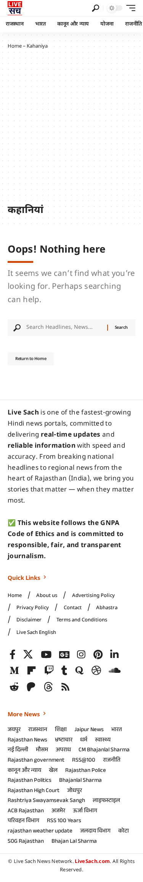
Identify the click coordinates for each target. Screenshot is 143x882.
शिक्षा (61, 730)
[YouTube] (46, 655)
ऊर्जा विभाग (85, 811)
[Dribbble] (96, 671)
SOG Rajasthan (26, 842)
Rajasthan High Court (33, 791)
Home (15, 46)
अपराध (63, 750)
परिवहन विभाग (23, 821)
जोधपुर (74, 791)
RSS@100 (83, 761)
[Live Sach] (15, 8)
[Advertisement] (71, 127)
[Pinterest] (98, 655)
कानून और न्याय (24, 771)
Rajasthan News (27, 740)
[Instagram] (81, 655)
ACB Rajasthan (26, 811)
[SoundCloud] (114, 671)
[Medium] (14, 671)
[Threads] (48, 687)
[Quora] (79, 671)
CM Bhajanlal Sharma (104, 750)
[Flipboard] (31, 671)
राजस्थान (37, 730)
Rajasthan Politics (29, 781)
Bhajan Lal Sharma (74, 842)
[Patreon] (31, 687)
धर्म (83, 740)
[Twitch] (49, 671)
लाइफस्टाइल (106, 801)
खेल (53, 771)
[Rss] (65, 687)
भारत (116, 730)
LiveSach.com (92, 861)
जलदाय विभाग (95, 832)
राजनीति (112, 761)
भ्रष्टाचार (63, 740)
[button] (95, 8)
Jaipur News (89, 730)
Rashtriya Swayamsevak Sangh (46, 801)
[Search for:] (64, 327)
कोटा (123, 832)
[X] (28, 655)
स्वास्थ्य (103, 740)
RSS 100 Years (64, 821)
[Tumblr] (64, 671)
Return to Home (30, 359)
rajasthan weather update (40, 832)
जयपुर (14, 730)
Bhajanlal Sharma (80, 781)
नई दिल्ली (18, 750)
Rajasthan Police (85, 771)
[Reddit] (14, 687)
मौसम (42, 750)
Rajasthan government (36, 761)
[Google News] (64, 655)
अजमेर (58, 811)
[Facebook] (13, 655)
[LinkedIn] (114, 655)
